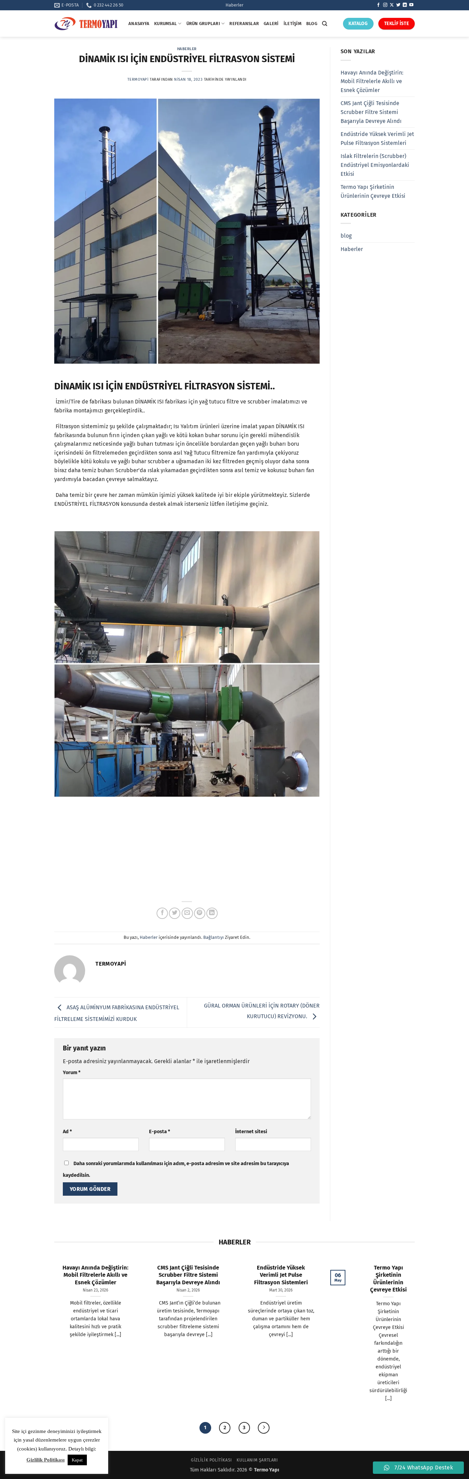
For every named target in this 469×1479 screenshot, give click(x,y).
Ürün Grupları (203, 23)
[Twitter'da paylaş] (174, 913)
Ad (67, 1132)
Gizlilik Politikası (211, 1460)
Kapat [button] (77, 1460)
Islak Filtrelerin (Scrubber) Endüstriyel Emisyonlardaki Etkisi (375, 165)
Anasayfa (138, 23)
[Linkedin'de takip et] (405, 5)
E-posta (159, 1132)
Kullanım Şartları (257, 1460)
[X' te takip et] (392, 5)
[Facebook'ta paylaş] (162, 913)
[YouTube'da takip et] (411, 5)
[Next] (323, 713)
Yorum (71, 1073)
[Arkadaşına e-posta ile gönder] (187, 913)
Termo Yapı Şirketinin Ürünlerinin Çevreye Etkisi (373, 191)
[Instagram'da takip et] (385, 5)
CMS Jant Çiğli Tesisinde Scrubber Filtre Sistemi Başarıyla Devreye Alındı (371, 112)
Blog (311, 23)
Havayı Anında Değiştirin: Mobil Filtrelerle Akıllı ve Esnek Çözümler (372, 81)
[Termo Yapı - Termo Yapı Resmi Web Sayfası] (86, 23)
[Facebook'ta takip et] (378, 5)
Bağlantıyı (213, 937)
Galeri (271, 23)
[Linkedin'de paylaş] (212, 913)
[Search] (324, 23)
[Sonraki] (264, 1428)
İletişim (292, 23)
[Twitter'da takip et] (398, 5)
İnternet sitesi (251, 1132)
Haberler (234, 5)
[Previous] (50, 713)
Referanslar (244, 23)
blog (346, 235)
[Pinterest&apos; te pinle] (199, 913)
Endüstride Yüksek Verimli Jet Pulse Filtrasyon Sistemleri (377, 138)
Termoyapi (138, 79)
